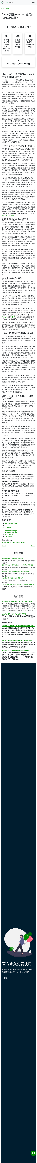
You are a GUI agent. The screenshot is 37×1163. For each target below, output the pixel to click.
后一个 (33, 546)
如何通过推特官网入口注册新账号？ (13, 578)
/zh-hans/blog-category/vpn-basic (13, 542)
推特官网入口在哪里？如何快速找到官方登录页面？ (18, 565)
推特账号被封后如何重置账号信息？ (13, 559)
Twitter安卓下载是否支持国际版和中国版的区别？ (18, 585)
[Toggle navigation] (33, 2)
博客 (7, 8)
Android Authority (8, 216)
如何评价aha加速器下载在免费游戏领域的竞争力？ (18, 626)
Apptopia (8, 528)
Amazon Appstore (11, 530)
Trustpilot (5, 317)
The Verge (8, 536)
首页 (2, 8)
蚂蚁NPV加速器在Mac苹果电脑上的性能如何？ (17, 640)
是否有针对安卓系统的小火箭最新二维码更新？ (17, 602)
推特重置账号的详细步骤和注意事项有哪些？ (16, 572)
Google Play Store (11, 523)
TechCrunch (9, 534)
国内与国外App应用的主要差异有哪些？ (14, 614)
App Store (8, 526)
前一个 (4, 546)
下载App (7, 978)
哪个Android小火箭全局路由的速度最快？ (15, 650)
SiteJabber (13, 317)
